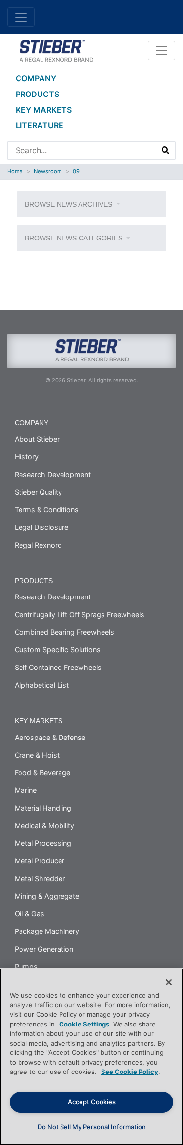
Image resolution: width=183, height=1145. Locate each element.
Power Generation (44, 949)
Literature (39, 125)
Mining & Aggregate (47, 896)
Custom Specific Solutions (58, 649)
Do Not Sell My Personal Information (92, 1127)
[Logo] (56, 49)
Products (37, 94)
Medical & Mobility (44, 825)
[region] (91, 1056)
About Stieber (37, 439)
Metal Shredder (40, 878)
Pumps (26, 966)
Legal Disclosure (41, 527)
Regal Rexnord (38, 545)
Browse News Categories (74, 238)
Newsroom (48, 171)
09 (76, 171)
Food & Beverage (42, 772)
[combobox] (82, 150)
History (27, 457)
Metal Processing (43, 843)
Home (15, 171)
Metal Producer (39, 861)
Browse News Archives (69, 204)
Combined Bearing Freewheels (64, 632)
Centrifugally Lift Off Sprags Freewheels (79, 614)
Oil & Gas (29, 913)
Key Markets (44, 110)
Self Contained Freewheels (58, 667)
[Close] (169, 982)
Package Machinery (47, 931)
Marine (26, 790)
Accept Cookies (92, 1102)
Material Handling (43, 808)
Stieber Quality (38, 492)
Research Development (53, 474)
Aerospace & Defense (50, 737)
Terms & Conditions (47, 509)
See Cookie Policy (129, 1071)
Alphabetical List (42, 685)
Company (36, 78)
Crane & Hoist (37, 755)
